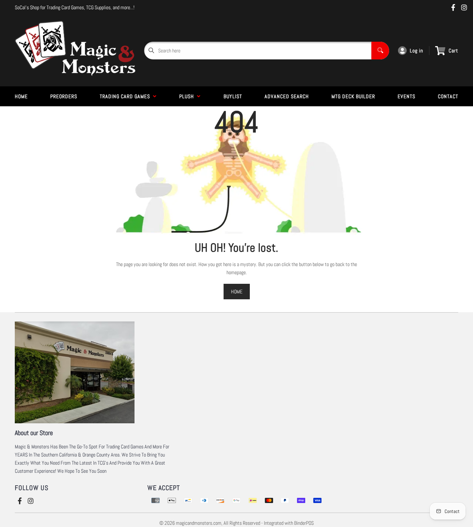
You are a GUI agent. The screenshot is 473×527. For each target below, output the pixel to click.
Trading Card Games (126, 96)
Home (21, 96)
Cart (453, 50)
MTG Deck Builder (353, 96)
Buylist (233, 96)
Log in (416, 50)
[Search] (380, 50)
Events (406, 96)
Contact (448, 96)
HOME (236, 291)
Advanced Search (287, 96)
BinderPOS (304, 523)
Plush (188, 96)
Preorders (63, 96)
